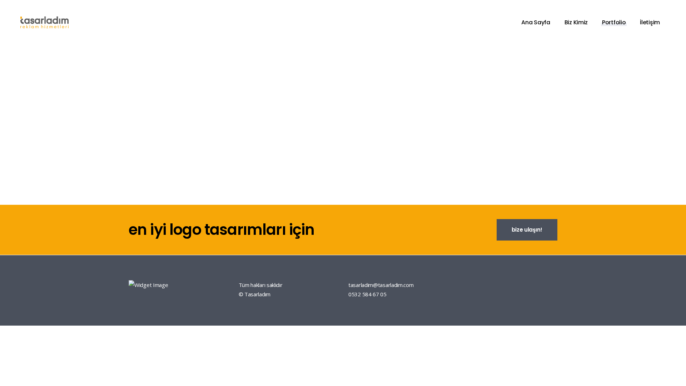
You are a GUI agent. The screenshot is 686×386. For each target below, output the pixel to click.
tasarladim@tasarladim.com (381, 284)
